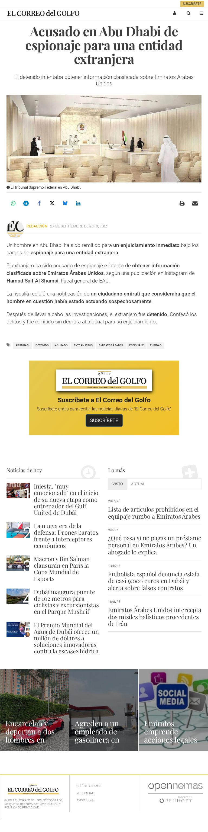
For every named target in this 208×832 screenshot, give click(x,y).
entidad (156, 345)
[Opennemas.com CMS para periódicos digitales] (175, 793)
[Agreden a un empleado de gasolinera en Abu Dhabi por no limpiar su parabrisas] (103, 710)
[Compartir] (13, 203)
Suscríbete (192, 4)
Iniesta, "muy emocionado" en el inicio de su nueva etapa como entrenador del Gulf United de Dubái (66, 499)
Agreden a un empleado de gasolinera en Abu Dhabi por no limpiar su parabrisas (104, 743)
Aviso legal (85, 800)
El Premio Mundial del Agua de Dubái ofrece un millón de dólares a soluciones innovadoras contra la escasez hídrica (66, 638)
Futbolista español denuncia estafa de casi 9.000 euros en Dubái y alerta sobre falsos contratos (153, 581)
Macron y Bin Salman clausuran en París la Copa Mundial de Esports (62, 569)
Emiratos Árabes (111, 345)
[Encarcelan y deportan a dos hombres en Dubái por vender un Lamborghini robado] (34, 710)
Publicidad (85, 793)
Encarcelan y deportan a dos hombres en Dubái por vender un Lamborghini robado (34, 743)
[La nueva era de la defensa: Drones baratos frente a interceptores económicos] (18, 530)
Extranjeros (83, 345)
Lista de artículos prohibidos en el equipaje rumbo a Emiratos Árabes (154, 512)
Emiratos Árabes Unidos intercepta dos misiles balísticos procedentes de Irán (154, 617)
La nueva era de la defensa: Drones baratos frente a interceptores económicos (66, 536)
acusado (61, 345)
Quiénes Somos (88, 786)
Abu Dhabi (22, 345)
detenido (42, 345)
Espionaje (136, 345)
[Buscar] (188, 13)
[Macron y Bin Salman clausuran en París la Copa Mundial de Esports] (18, 563)
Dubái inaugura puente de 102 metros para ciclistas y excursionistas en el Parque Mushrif (66, 602)
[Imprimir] (182, 203)
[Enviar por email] (195, 203)
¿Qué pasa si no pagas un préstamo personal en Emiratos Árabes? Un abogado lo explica (155, 545)
